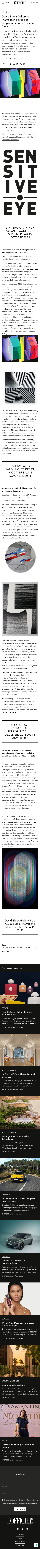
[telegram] (24, 64)
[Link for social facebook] (13, 1529)
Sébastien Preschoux (10, 140)
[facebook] (7, 64)
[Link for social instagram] (18, 1529)
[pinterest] (10, 64)
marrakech (7, 951)
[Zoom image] (20, 182)
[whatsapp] (20, 64)
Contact (20, 1538)
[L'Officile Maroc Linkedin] (27, 1529)
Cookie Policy (20, 1545)
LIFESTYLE (6, 12)
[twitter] (17, 64)
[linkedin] (14, 64)
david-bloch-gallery (26, 948)
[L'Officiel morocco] (20, 3)
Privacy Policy (32, 1504)
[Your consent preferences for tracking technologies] (36, 1545)
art (14, 948)
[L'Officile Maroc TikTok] (22, 1529)
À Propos (20, 1535)
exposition (7, 948)
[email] (3, 64)
